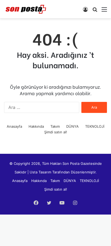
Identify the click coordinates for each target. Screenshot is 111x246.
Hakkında (36, 126)
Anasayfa (14, 126)
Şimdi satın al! (55, 132)
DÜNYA (72, 126)
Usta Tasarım (40, 172)
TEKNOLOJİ (94, 126)
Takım (55, 126)
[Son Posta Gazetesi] (25, 9)
